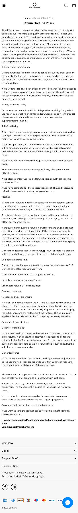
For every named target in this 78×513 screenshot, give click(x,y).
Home (27, 18)
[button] (4, 5)
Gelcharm (13, 508)
